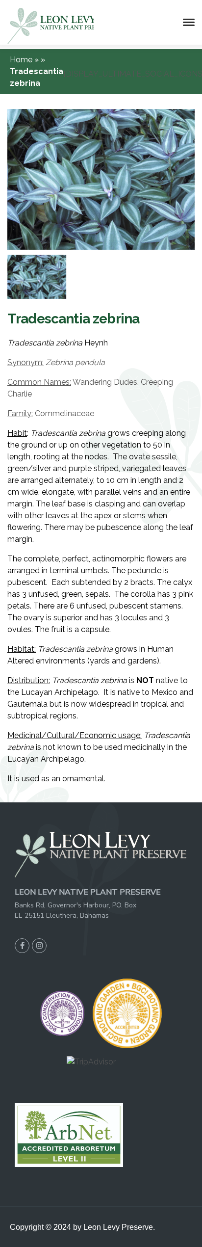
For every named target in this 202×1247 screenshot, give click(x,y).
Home (22, 59)
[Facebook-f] (22, 945)
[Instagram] (39, 945)
